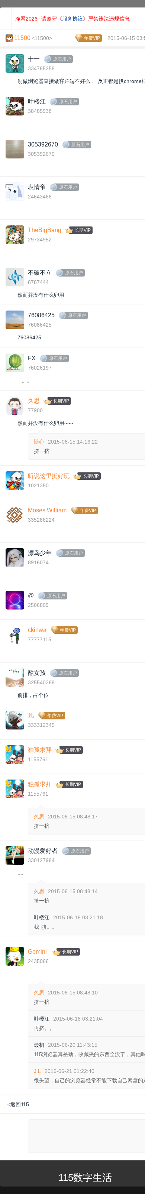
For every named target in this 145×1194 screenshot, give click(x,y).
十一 (34, 59)
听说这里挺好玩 (49, 476)
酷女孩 (37, 673)
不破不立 (40, 272)
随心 (39, 442)
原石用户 (62, 59)
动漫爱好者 (43, 851)
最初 (39, 1045)
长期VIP (83, 230)
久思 (34, 401)
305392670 (43, 144)
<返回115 (18, 1104)
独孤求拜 (40, 750)
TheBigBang (44, 230)
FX (32, 358)
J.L (37, 1071)
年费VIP (92, 38)
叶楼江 (37, 101)
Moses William (47, 510)
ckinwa (37, 630)
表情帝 (37, 187)
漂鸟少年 (40, 553)
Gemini (37, 951)
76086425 (41, 315)
